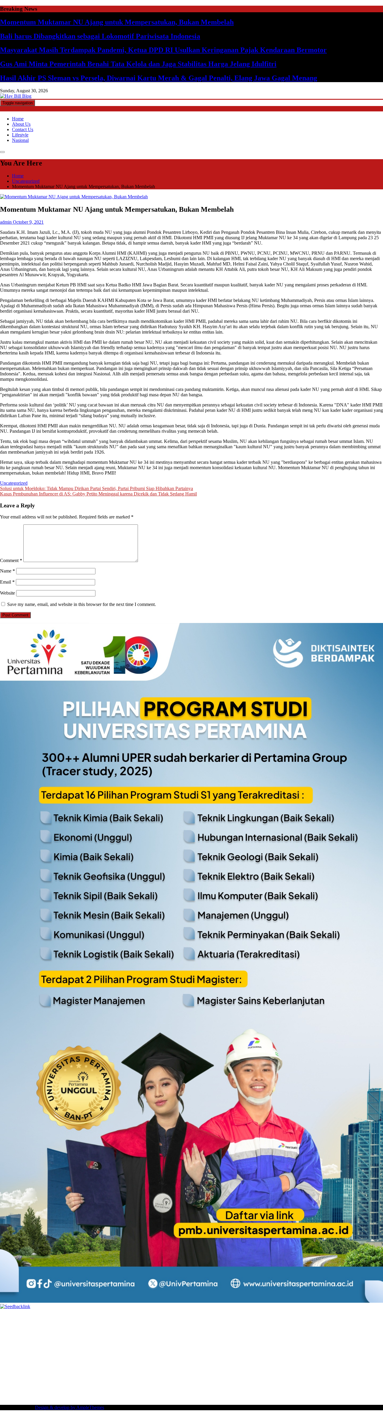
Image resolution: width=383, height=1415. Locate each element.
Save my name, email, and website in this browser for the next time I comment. (81, 604)
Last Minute (117, 1354)
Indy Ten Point (200, 1354)
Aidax (241, 1332)
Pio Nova (186, 1348)
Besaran (193, 1391)
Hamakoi (297, 1332)
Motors (6, 1316)
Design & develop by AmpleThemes (69, 1407)
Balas (81, 1386)
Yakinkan (269, 1391)
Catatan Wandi (318, 1370)
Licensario (174, 1354)
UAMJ (60, 1359)
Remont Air (366, 1359)
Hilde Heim (136, 1322)
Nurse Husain (25, 1338)
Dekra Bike (360, 1348)
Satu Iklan (9, 1381)
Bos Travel (270, 1365)
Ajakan (283, 1386)
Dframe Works (110, 1322)
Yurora (292, 1327)
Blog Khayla (57, 1375)
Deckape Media (185, 1359)
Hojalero (146, 1338)
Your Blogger (370, 1375)
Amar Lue (9, 1348)
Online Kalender (15, 1354)
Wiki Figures (308, 1316)
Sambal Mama (181, 1332)
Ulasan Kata (94, 1391)
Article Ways (336, 1348)
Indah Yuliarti (193, 1381)
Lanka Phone (144, 1316)
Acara (285, 1381)
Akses (329, 1386)
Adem (297, 1386)
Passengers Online (206, 1322)
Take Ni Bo (59, 1322)
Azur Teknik (51, 1316)
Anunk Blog (26, 1316)
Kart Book (82, 1343)
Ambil (355, 1381)
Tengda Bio (307, 1343)
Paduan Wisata (87, 1381)
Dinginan (155, 1391)
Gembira (251, 1391)
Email (7, 581)
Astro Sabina (349, 1322)
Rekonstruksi (279, 1338)
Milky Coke (347, 1354)
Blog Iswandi (31, 1375)
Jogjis (22, 1332)
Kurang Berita (215, 1375)
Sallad (212, 1338)
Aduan (268, 1386)
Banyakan (175, 1391)
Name (7, 570)
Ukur (76, 1391)
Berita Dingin (81, 1397)
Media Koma (295, 1375)
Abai (324, 1381)
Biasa (182, 1386)
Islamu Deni (178, 1327)
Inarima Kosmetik (146, 1354)
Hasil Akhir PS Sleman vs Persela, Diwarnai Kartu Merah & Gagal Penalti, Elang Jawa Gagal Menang (158, 78)
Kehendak (316, 1391)
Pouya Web (78, 1348)
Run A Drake (240, 1359)
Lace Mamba (213, 1316)
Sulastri (46, 1338)
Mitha (351, 1327)
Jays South (39, 1332)
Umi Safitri (168, 1381)
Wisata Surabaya (243, 1365)
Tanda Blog (161, 1397)
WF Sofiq (228, 1338)
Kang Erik (352, 1365)
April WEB (74, 1332)
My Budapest (214, 1359)
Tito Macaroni (159, 1365)
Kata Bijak (335, 1327)
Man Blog (44, 1370)
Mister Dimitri (252, 1338)
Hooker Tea (330, 1343)
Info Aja (215, 1381)
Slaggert (131, 1332)
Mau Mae (372, 1365)
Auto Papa (300, 1322)
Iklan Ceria (105, 1327)
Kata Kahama (63, 1327)
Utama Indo (207, 1332)
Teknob (313, 1365)
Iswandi (236, 1370)
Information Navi (190, 1365)
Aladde (115, 1332)
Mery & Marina (170, 1338)
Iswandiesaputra (176, 1370)
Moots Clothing (352, 1332)
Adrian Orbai (168, 1343)
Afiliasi (272, 1381)
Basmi (69, 1386)
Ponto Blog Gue (288, 1348)
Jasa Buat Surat (321, 1332)
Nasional (20, 140)
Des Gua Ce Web (93, 1365)
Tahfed (6, 1370)
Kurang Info (188, 1375)
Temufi (349, 1343)
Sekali (299, 1391)
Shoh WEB (65, 1338)
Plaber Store (11, 1322)
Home (18, 118)
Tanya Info (247, 1397)
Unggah (34, 1391)
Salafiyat (85, 1327)
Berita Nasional (244, 1375)
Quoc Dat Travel (240, 1322)
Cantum (240, 1386)
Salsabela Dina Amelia (154, 1375)
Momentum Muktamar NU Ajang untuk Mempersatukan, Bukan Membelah (117, 22)
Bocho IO (289, 1359)
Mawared (76, 1354)
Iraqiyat (169, 1348)
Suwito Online (81, 1370)
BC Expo (314, 1348)
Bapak (139, 1391)
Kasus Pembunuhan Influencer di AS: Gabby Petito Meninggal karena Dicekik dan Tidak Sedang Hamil (98, 493)
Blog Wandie (119, 1375)
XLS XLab (78, 1359)
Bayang (95, 1386)
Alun (334, 1381)
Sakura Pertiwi (116, 1381)
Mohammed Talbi (236, 1348)
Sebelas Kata (32, 1381)
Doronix (166, 1316)
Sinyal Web (271, 1375)
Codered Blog (125, 1348)
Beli (108, 1386)
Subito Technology (276, 1316)
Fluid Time (150, 1348)
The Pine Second (222, 1343)
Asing (35, 1386)
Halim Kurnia (144, 1381)
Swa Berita (225, 1327)
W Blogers (127, 1327)
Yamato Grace (152, 1327)
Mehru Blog (202, 1327)
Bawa (118, 1386)
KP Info (227, 1332)
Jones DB (217, 1365)
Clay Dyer (310, 1359)
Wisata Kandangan (88, 1375)
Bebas (151, 1386)
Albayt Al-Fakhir (273, 1322)
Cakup (255, 1386)
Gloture (100, 1343)
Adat (314, 1381)
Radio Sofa (133, 1370)
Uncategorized (14, 483)
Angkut (22, 1386)
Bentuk (196, 1386)
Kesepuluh (337, 1391)
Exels (65, 1343)
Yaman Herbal (104, 1359)
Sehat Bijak (235, 1381)
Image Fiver (104, 1316)
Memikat (233, 1391)
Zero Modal (35, 1322)
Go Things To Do (128, 1365)
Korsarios (95, 1354)
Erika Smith (193, 1343)
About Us (21, 124)
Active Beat (129, 1359)
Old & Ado (370, 1354)
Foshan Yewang (364, 1316)
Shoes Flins (207, 1348)
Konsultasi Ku (26, 1397)
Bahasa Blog (137, 1397)
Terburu (211, 1386)
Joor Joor (263, 1348)
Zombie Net (88, 1338)
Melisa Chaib (272, 1327)
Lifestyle (20, 134)
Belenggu (167, 1386)
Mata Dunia (293, 1365)
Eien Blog (195, 1338)
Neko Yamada (334, 1316)
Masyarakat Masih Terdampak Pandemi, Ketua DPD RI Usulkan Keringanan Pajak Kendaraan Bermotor (163, 50)
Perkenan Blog (109, 1397)
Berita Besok (321, 1375)
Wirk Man (24, 1370)
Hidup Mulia (326, 1338)
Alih (344, 1381)
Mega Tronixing (254, 1343)
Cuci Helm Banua (262, 1370)
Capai (20, 1391)
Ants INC (178, 1322)
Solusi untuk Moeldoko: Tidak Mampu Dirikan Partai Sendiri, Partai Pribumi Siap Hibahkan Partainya (96, 488)
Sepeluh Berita (187, 1397)
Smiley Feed (143, 1343)
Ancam (7, 1386)
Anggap (344, 1386)
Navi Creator (109, 1370)
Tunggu (62, 1391)
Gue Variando (13, 1359)
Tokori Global (155, 1359)
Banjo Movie (266, 1359)
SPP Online (119, 1343)
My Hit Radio (153, 1332)
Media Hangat (272, 1397)
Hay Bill (346, 1359)
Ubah (49, 1391)
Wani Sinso (96, 1332)
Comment (11, 560)
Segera (285, 1391)
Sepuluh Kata (54, 1397)
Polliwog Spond (242, 1316)
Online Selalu (59, 1381)
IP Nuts (302, 1354)
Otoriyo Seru (322, 1354)
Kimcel (124, 1316)
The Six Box (227, 1354)
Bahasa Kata (299, 1397)
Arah (47, 1386)
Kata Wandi (291, 1370)
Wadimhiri (158, 1322)
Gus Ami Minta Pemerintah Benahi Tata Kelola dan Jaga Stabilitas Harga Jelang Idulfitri (138, 64)
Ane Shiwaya (53, 1348)
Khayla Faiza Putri (210, 1370)
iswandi (152, 1370)
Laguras (51, 1343)
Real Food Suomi (49, 1354)
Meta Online (311, 1327)
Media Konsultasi (219, 1397)
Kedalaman (213, 1391)
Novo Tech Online (118, 1338)
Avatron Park (323, 1322)
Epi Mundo (38, 1327)
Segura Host (282, 1343)
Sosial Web (345, 1375)
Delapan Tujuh (78, 1316)
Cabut (226, 1386)
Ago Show (303, 1338)
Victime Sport (281, 1354)
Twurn (20, 1327)
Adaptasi (300, 1381)
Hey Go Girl (188, 1316)
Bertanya (255, 1381)
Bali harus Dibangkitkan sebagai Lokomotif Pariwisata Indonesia (100, 36)
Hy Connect (259, 1332)
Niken (61, 1370)
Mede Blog (100, 1348)
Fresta (56, 1332)
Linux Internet (62, 1365)
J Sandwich (37, 1365)
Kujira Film (368, 1343)
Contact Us (22, 129)
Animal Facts (39, 1359)
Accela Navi (83, 1322)
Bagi (57, 1386)
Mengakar (313, 1386)
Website (7, 593)
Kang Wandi (345, 1370)
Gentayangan (119, 1391)
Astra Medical (253, 1354)
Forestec (329, 1359)
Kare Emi (30, 1348)
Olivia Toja (248, 1327)
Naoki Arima (12, 1365)
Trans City (331, 1365)
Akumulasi (372, 1381)
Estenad (280, 1332)
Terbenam (134, 1386)
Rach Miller (31, 1343)
